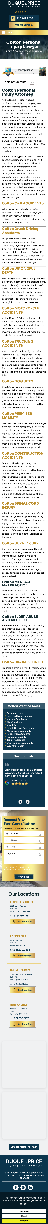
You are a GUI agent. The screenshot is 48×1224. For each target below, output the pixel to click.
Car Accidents (15, 722)
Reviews (39, 1175)
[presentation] (20, 802)
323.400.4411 (21, 984)
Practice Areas (35, 1173)
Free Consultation (24, 25)
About (14, 1173)
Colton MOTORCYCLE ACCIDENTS (20, 310)
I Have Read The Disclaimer (19, 870)
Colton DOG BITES (17, 381)
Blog (20, 1175)
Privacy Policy (22, 867)
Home (6, 1173)
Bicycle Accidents (17, 719)
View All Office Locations (24, 1147)
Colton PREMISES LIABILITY (17, 415)
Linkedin (30, 1187)
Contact (24, 1178)
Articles (29, 1175)
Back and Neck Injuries (19, 716)
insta (23, 1187)
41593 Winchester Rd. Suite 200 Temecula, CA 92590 (18, 1011)
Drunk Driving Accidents (20, 728)
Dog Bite (12, 725)
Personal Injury (15, 713)
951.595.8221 (21, 1018)
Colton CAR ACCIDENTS (23, 203)
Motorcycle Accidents (19, 731)
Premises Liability (16, 737)
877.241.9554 (25, 18)
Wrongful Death (15, 746)
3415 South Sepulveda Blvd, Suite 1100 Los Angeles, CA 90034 (21, 977)
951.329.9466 (22, 949)
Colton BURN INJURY (20, 543)
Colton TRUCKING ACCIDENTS (17, 343)
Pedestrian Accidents (18, 734)
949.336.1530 (22, 915)
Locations (9, 1175)
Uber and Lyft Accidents (20, 743)
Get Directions (25, 921)
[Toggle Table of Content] (31, 82)
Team (22, 1173)
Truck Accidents (16, 740)
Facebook (16, 1187)
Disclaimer (9, 867)
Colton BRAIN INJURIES (22, 662)
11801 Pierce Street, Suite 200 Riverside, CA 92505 (18, 943)
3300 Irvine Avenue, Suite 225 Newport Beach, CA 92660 (21, 908)
